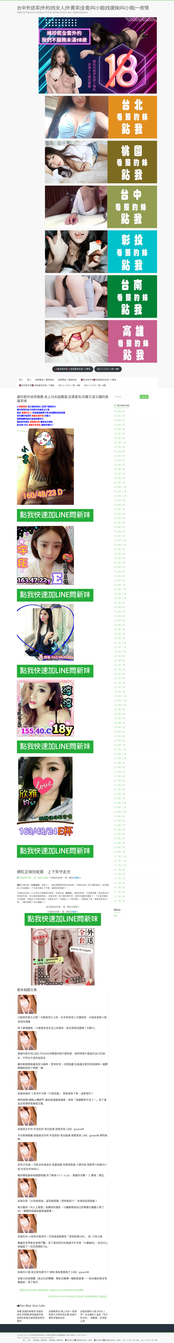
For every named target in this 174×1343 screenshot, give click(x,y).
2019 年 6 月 (119, 776)
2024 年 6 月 (119, 514)
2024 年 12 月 (120, 487)
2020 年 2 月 (119, 741)
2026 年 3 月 (119, 433)
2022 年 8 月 (119, 607)
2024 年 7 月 (119, 509)
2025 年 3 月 (119, 474)
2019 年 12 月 (120, 749)
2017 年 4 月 (119, 892)
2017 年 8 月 (119, 874)
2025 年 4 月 (119, 469)
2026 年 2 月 (119, 438)
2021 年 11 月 (120, 647)
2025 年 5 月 (119, 465)
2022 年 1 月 (119, 638)
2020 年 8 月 (119, 714)
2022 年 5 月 (119, 620)
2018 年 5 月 (119, 834)
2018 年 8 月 (119, 821)
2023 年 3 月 (119, 576)
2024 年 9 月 (119, 500)
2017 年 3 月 (119, 896)
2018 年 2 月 (119, 847)
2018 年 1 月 (119, 852)
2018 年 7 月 (119, 825)
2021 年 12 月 (120, 643)
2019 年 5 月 (119, 781)
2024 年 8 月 (119, 505)
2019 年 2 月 (119, 794)
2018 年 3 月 (119, 843)
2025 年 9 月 (119, 447)
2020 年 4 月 (119, 732)
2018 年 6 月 (119, 830)
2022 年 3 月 (119, 629)
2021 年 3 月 (119, 683)
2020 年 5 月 (119, 727)
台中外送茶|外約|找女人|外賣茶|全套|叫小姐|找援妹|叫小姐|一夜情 (83, 8)
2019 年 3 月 (119, 789)
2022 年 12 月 (120, 589)
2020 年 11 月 (120, 700)
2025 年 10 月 (120, 442)
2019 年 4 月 (119, 785)
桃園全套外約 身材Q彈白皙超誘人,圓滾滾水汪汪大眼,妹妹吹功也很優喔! (50, 1290)
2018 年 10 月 (120, 812)
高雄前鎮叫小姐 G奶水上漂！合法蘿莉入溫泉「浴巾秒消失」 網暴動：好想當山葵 (94, 1316)
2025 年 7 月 (119, 456)
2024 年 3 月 (119, 527)
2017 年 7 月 (119, 878)
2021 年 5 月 (119, 674)
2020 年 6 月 (119, 723)
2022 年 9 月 (119, 603)
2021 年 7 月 (119, 665)
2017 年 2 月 (119, 901)
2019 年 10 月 (120, 758)
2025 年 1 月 (119, 482)
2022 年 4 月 (119, 625)
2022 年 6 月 (119, 616)
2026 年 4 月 (119, 429)
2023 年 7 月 (119, 558)
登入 (21, 380)
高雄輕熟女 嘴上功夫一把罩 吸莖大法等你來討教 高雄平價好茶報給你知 (63, 1314)
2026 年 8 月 (119, 411)
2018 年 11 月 (120, 807)
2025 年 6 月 (119, 460)
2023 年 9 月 (119, 549)
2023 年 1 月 (119, 585)
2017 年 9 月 (119, 870)
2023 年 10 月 (120, 545)
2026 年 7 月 (119, 416)
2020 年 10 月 (120, 705)
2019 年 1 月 (119, 798)
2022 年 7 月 (119, 611)
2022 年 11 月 (120, 594)
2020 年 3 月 (119, 736)
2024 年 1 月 (119, 536)
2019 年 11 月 (120, 754)
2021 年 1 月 (119, 692)
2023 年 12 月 (120, 540)
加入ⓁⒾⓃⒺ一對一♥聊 (108, 369)
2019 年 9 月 (119, 763)
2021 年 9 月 (119, 656)
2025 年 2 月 (119, 478)
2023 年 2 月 (119, 580)
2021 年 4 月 (119, 678)
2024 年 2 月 (119, 531)
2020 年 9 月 (119, 709)
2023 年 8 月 (119, 554)
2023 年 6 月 (119, 563)
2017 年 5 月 (119, 887)
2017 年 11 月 (120, 861)
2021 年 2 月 (119, 687)
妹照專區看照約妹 (44, 380)
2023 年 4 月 (119, 571)
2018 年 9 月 (119, 816)
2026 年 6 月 (119, 420)
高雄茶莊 (23, 406)
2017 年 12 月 (120, 856)
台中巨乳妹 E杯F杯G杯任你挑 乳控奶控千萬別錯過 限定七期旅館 (78, 1296)
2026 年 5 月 (119, 425)
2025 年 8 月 (119, 451)
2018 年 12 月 (120, 803)
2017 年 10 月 (120, 865)
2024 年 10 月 (120, 496)
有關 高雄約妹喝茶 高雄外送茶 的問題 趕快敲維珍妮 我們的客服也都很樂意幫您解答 (30, 1316)
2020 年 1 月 (119, 745)
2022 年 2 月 (119, 634)
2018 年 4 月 (119, 838)
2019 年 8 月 (119, 767)
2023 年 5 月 (119, 567)
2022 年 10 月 (120, 598)
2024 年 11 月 (120, 491)
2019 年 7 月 (119, 772)
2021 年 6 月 (119, 669)
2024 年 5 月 (119, 518)
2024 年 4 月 (119, 522)
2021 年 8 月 (119, 660)
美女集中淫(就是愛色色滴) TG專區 (73, 369)
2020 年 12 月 (120, 696)
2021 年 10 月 (120, 652)
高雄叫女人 (27, 413)
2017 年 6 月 (119, 883)
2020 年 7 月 (119, 718)
